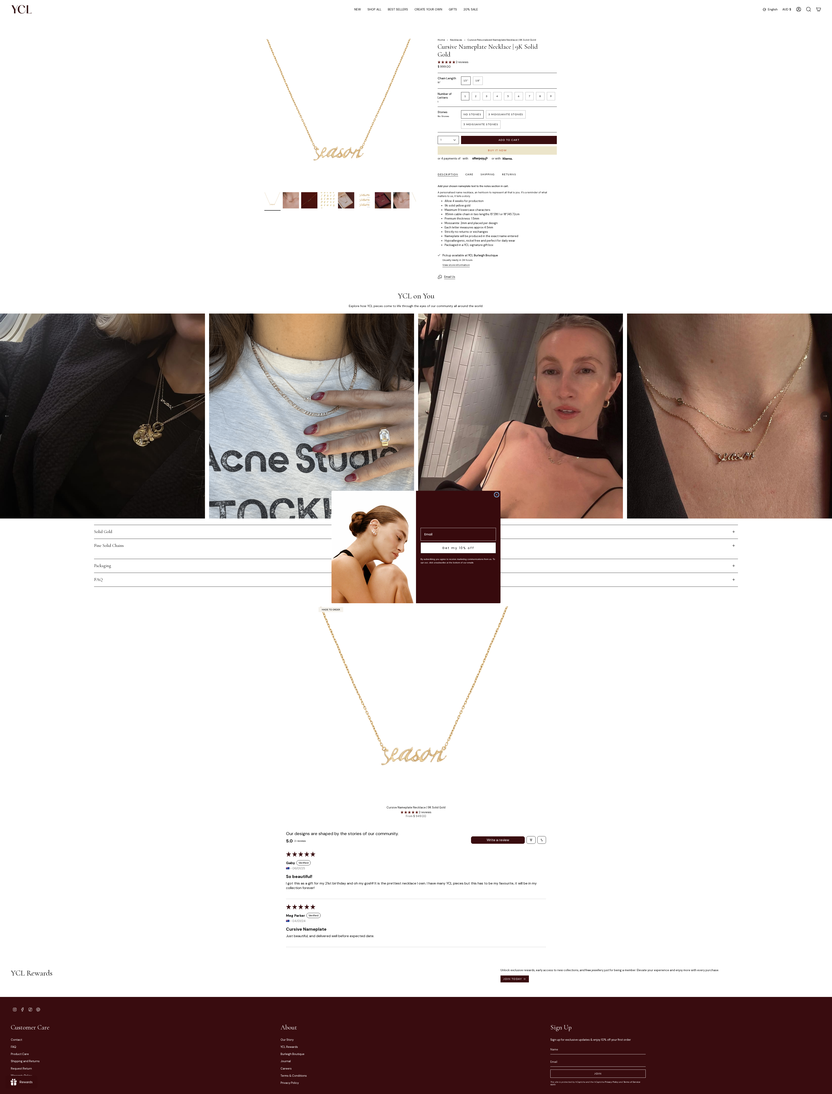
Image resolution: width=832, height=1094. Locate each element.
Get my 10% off (458, 548)
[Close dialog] (496, 495)
